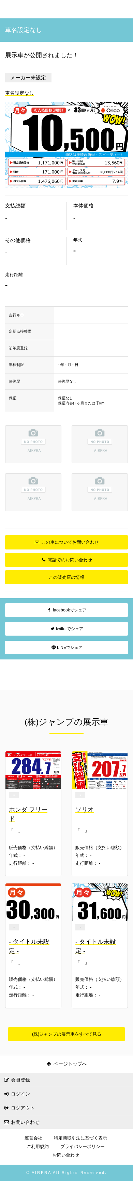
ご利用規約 (38, 1146)
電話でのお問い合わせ (69, 559)
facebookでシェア (69, 610)
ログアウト (22, 1108)
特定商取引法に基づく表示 (80, 1138)
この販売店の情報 (66, 577)
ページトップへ (69, 1064)
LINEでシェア (69, 647)
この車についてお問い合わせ (69, 542)
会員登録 (20, 1080)
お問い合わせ (25, 1122)
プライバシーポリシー (82, 1146)
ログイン (20, 1094)
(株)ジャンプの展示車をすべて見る (66, 1034)
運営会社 (33, 1138)
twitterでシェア (69, 628)
